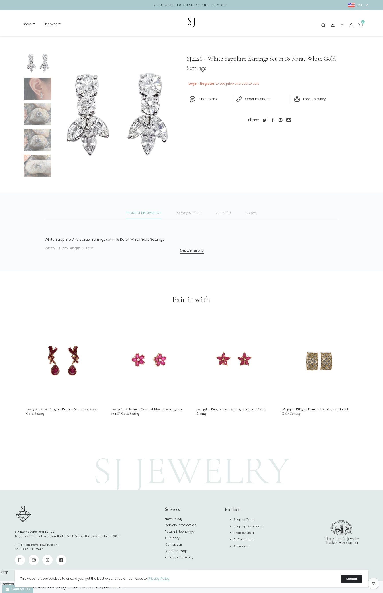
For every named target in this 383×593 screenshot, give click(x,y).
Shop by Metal (244, 533)
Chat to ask (208, 99)
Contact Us (19, 589)
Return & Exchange (179, 531)
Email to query (314, 99)
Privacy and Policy (179, 557)
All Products (242, 546)
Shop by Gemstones (249, 526)
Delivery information (180, 525)
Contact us (174, 544)
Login (192, 83)
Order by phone (257, 99)
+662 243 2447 (32, 549)
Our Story (172, 538)
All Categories (244, 539)
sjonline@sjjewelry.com (41, 545)
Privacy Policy (159, 578)
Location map (176, 551)
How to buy (174, 518)
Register (207, 83)
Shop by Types (244, 519)
